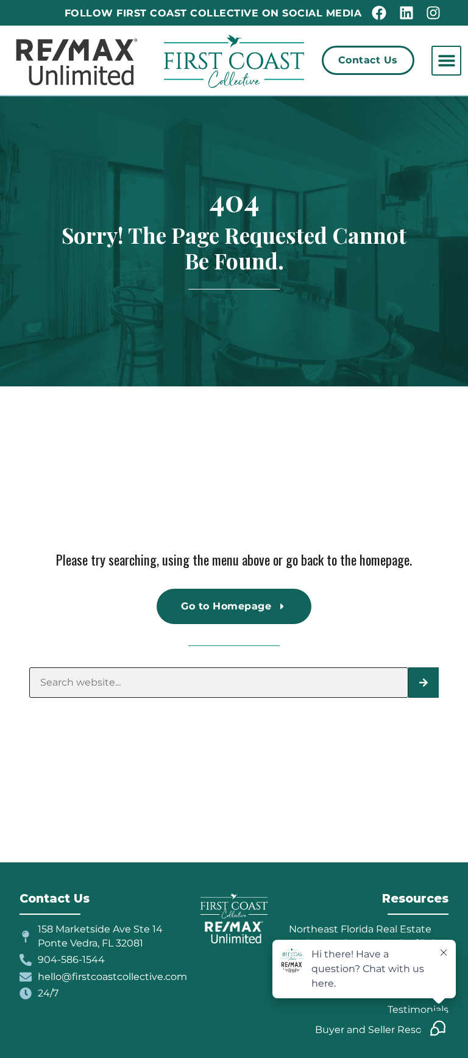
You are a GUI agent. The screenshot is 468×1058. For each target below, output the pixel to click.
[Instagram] (433, 12)
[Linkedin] (405, 12)
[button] (446, 61)
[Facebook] (379, 12)
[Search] (423, 682)
